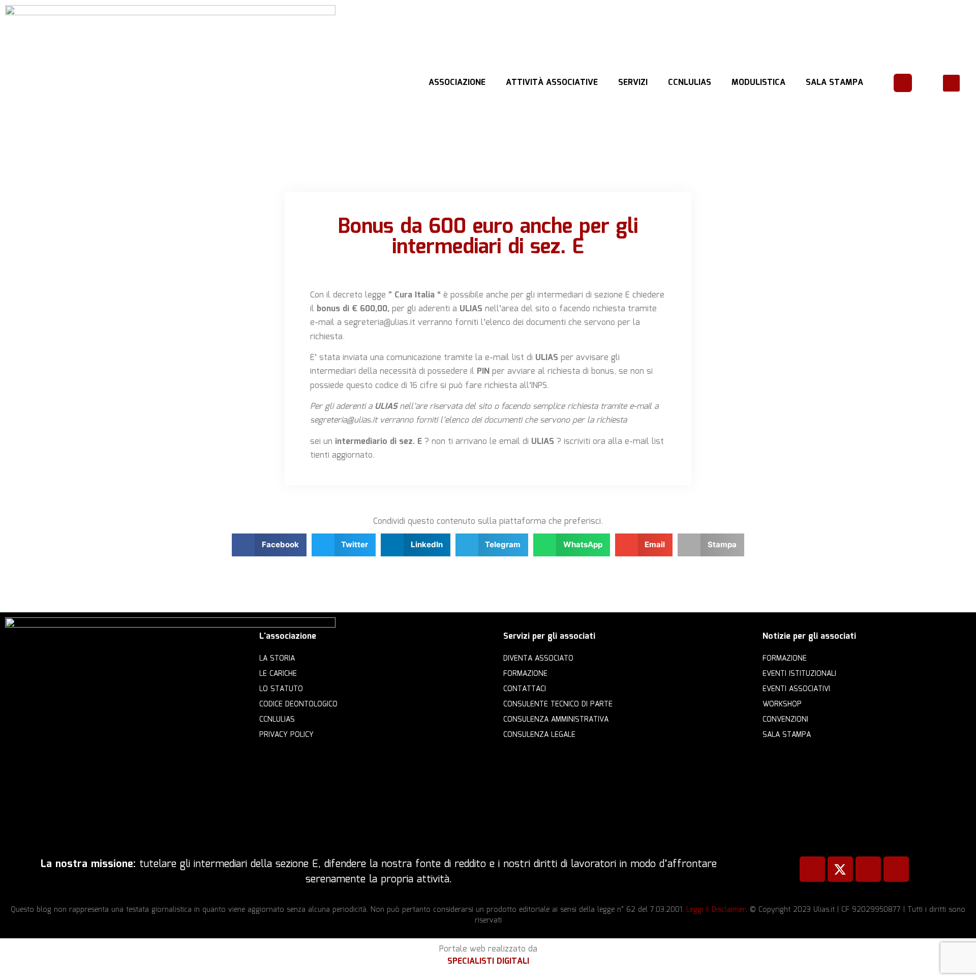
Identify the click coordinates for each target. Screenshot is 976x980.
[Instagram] (896, 869)
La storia (277, 658)
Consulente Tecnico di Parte (558, 704)
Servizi (633, 82)
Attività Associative (552, 82)
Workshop (782, 704)
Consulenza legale (539, 734)
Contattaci (524, 689)
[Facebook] (812, 869)
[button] (951, 83)
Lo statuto (281, 689)
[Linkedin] (868, 869)
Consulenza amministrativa (555, 719)
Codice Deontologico (298, 704)
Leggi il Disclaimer (716, 909)
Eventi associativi (796, 689)
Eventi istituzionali (799, 673)
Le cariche (278, 673)
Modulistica (758, 82)
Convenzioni (785, 719)
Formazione (525, 673)
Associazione (457, 82)
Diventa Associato (538, 658)
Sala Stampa (834, 82)
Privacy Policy (286, 734)
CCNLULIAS (689, 82)
